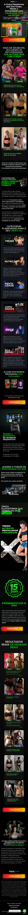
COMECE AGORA (14, 39)
